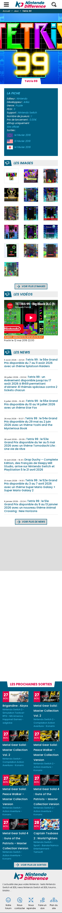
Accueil (6, 10)
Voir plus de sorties (33, 865)
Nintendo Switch (27, 112)
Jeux (16, 10)
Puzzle (19, 105)
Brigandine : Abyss (15, 706)
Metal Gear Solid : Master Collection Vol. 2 (46, 711)
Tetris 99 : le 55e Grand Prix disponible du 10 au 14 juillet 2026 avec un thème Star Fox (31, 404)
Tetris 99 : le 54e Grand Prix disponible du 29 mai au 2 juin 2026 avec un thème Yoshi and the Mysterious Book (30, 423)
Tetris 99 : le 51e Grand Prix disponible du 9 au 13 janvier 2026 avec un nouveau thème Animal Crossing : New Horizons (31, 506)
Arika (26, 102)
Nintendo (22, 98)
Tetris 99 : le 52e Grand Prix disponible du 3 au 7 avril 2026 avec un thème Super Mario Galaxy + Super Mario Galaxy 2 (30, 485)
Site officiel (13, 126)
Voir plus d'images (33, 286)
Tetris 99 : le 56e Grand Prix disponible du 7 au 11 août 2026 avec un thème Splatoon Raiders (31, 363)
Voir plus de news (33, 521)
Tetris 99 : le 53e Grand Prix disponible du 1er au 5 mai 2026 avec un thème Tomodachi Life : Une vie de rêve (30, 444)
